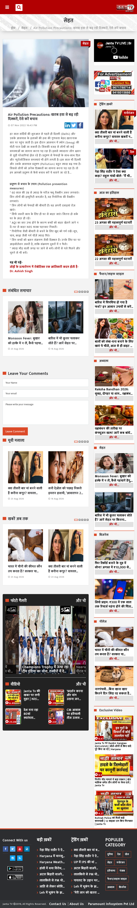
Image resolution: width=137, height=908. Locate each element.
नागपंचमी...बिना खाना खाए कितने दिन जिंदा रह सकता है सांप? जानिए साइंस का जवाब (112, 691)
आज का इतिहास (109, 193)
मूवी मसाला (16, 440)
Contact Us (57, 904)
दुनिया (110, 854)
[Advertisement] (46, 766)
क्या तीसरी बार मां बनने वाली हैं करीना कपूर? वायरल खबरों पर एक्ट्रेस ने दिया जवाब (25, 491)
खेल (127, 854)
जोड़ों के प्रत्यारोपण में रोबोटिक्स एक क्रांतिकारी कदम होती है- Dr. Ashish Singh (44, 269)
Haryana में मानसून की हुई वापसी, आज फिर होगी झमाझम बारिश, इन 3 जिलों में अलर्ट (53, 856)
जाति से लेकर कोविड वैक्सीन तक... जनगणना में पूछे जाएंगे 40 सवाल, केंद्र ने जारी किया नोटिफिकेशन (53, 886)
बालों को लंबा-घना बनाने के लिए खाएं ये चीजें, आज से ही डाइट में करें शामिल (114, 344)
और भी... (114, 141)
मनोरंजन (121, 862)
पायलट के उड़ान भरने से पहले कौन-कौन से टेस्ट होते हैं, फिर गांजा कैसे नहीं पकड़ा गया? (87, 880)
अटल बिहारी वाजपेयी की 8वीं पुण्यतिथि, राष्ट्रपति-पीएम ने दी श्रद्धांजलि (53, 874)
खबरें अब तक (18, 519)
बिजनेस (104, 535)
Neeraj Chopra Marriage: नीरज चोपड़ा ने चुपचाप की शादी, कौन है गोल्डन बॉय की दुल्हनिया (43, 669)
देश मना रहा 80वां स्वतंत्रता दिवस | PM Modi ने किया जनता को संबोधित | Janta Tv (32, 714)
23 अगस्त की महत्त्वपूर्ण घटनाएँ (113, 223)
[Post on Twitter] (74, 125)
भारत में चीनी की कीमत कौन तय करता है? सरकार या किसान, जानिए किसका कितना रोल (25, 569)
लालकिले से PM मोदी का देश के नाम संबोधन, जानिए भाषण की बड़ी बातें (53, 880)
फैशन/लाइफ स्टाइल (111, 274)
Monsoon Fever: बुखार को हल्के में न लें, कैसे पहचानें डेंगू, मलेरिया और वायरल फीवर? (25, 341)
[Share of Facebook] (80, 125)
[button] (12, 640)
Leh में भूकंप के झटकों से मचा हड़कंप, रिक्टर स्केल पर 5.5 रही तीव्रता (53, 892)
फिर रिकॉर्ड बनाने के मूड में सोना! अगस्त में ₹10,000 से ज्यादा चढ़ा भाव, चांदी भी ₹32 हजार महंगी (112, 565)
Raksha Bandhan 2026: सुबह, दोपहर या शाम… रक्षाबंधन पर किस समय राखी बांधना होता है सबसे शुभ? (114, 391)
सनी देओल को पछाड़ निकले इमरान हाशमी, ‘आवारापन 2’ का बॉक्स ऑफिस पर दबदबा (65, 491)
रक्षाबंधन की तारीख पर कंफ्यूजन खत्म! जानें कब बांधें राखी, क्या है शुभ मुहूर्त (112, 430)
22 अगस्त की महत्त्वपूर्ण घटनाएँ (113, 259)
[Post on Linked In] (68, 125)
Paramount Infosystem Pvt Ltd (111, 904)
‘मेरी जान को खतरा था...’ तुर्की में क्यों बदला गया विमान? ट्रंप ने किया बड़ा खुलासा (87, 892)
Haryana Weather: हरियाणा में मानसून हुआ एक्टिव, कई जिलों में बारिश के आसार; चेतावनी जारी (53, 862)
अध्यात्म (103, 361)
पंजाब (122, 871)
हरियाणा (111, 871)
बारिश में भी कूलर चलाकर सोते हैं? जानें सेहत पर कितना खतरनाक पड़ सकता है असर (65, 341)
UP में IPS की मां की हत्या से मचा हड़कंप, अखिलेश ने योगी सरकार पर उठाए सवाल (87, 862)
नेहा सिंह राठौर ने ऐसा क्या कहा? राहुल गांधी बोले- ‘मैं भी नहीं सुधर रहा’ (112, 174)
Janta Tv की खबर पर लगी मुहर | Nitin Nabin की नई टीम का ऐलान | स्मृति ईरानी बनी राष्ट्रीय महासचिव (32, 695)
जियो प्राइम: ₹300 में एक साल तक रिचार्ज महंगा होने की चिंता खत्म (113, 604)
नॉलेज (103, 622)
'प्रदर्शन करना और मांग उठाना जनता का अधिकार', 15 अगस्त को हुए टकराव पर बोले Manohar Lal (75, 695)
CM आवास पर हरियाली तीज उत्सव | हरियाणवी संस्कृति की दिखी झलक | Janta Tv (75, 714)
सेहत (24, 28)
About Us (77, 904)
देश (119, 854)
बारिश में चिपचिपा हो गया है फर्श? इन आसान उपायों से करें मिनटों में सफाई (113, 304)
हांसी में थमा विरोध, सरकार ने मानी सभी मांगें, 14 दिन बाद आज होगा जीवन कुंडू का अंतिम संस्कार (53, 868)
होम (13, 28)
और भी (81, 601)
